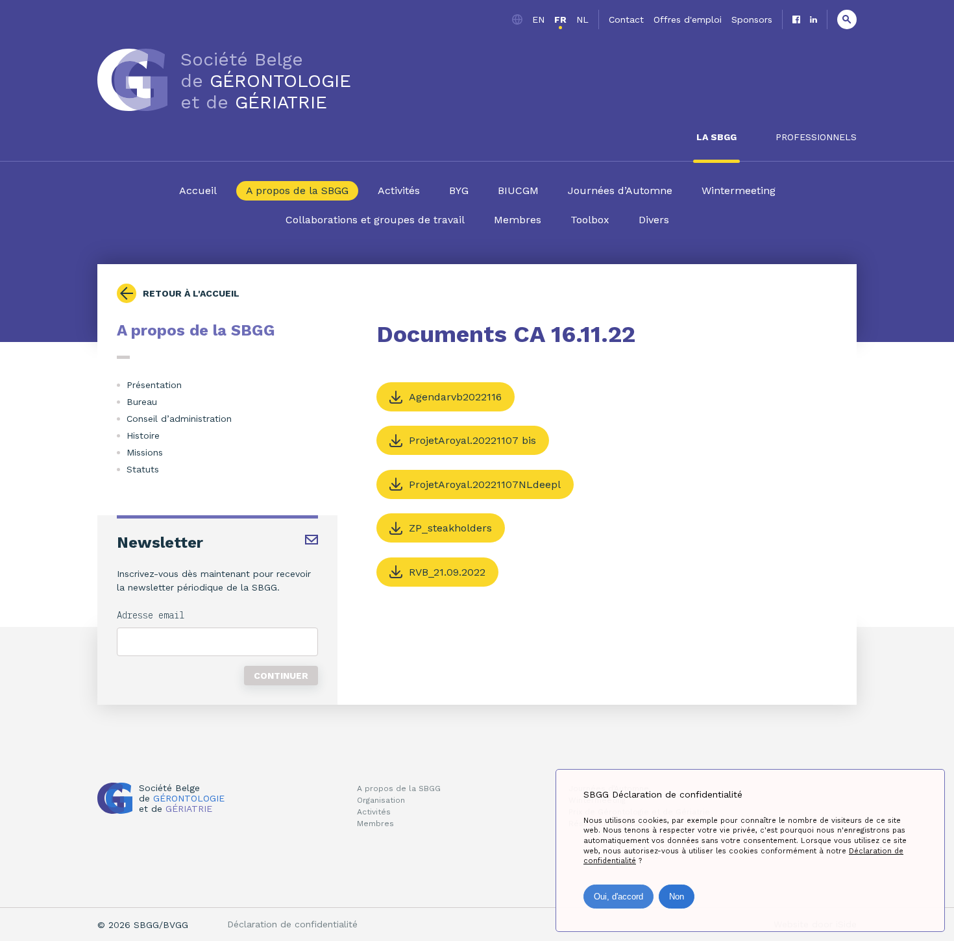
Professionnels (816, 137)
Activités (399, 190)
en (538, 19)
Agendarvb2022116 (455, 397)
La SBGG (716, 137)
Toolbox (589, 220)
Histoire (143, 435)
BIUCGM (518, 190)
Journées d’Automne (620, 190)
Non (676, 896)
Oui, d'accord (618, 896)
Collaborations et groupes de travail (375, 220)
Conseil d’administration (179, 418)
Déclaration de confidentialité (292, 924)
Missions (145, 452)
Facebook (796, 19)
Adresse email (150, 615)
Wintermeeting (739, 190)
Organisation (381, 800)
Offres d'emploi (688, 19)
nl (582, 19)
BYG (459, 190)
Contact (626, 19)
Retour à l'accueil (191, 293)
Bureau (142, 402)
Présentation (154, 385)
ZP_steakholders (450, 528)
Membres (517, 220)
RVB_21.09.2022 (447, 572)
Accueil (198, 190)
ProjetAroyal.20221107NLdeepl (485, 484)
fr (560, 19)
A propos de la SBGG (297, 190)
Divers (654, 220)
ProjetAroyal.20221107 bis (472, 440)
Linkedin (813, 19)
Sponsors (751, 19)
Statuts (143, 469)
